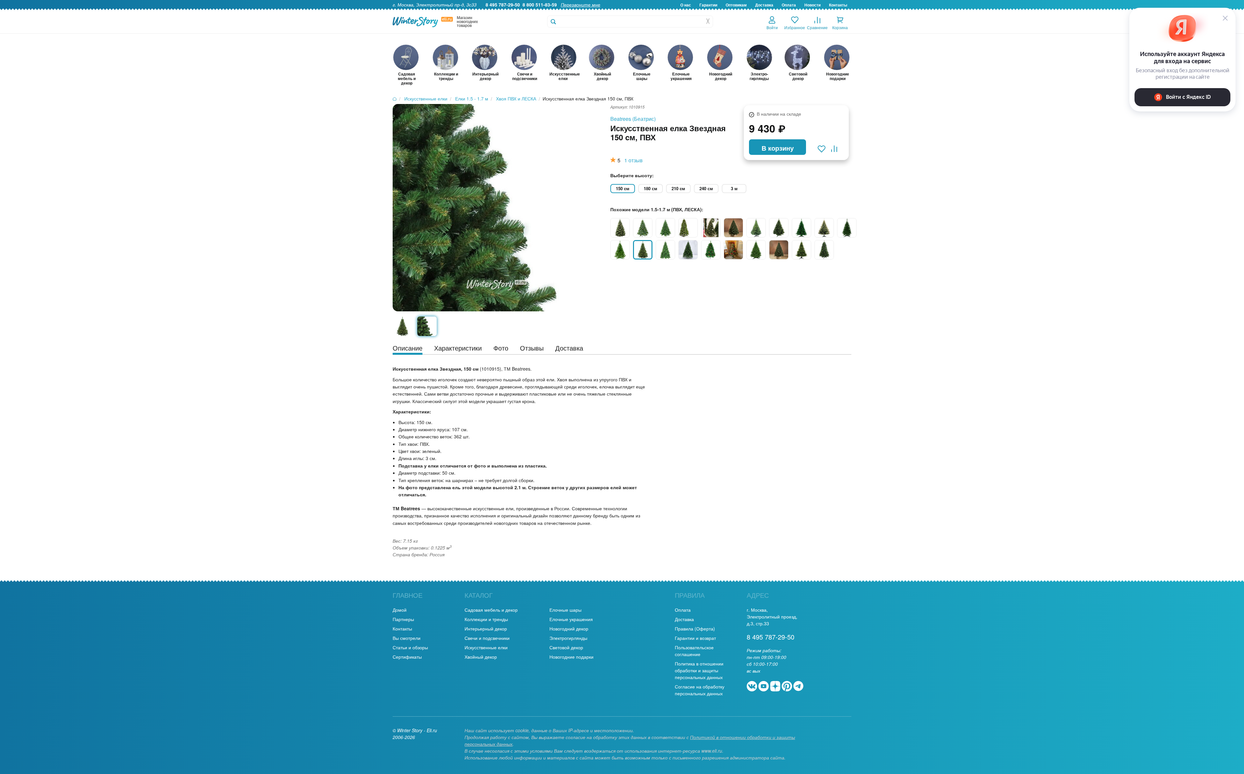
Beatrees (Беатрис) (633, 118)
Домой (400, 609)
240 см (706, 188)
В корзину (778, 148)
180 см (650, 188)
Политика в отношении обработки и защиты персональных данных (699, 670)
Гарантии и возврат (695, 638)
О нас (685, 5)
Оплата (789, 5)
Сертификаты (407, 656)
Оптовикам (736, 5)
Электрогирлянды (568, 638)
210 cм (678, 188)
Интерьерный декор (486, 628)
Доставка (764, 5)
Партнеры (403, 619)
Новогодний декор (568, 628)
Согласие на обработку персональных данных (699, 690)
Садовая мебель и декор (491, 609)
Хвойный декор (481, 656)
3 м (734, 188)
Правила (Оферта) (695, 628)
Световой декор (566, 647)
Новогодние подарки (571, 656)
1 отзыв (633, 160)
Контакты (838, 5)
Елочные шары (565, 609)
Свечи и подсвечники (487, 638)
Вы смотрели (406, 638)
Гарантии (708, 5)
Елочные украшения (571, 619)
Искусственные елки (486, 647)
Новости (812, 5)
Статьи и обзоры (410, 647)
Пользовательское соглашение (694, 650)
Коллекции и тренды (486, 619)
